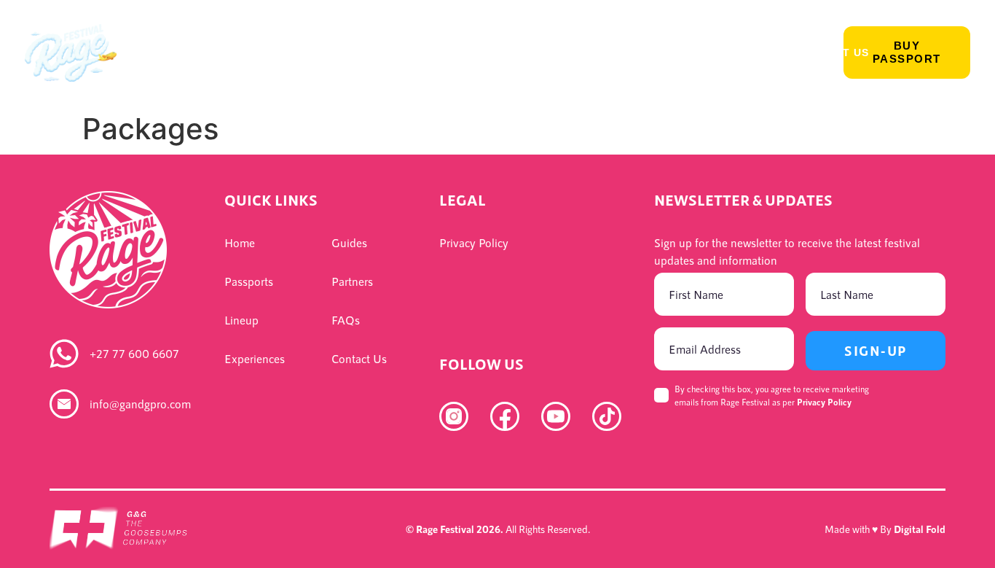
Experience (327, 52)
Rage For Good (721, 52)
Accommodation (595, 52)
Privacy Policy (824, 402)
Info (402, 52)
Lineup (245, 52)
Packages (487, 52)
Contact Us (832, 52)
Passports (165, 52)
